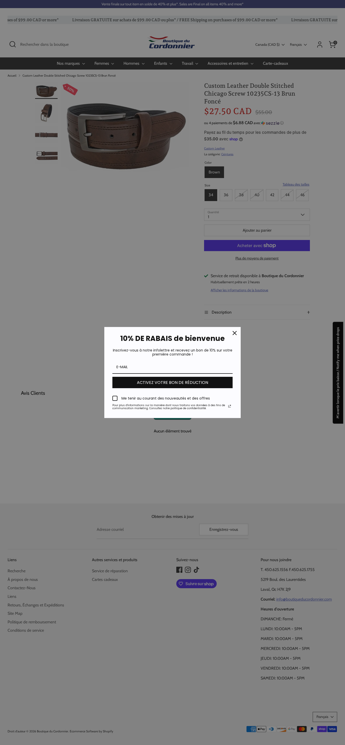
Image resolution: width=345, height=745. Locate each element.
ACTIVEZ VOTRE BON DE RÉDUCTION (172, 382)
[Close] (235, 333)
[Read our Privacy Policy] (230, 406)
